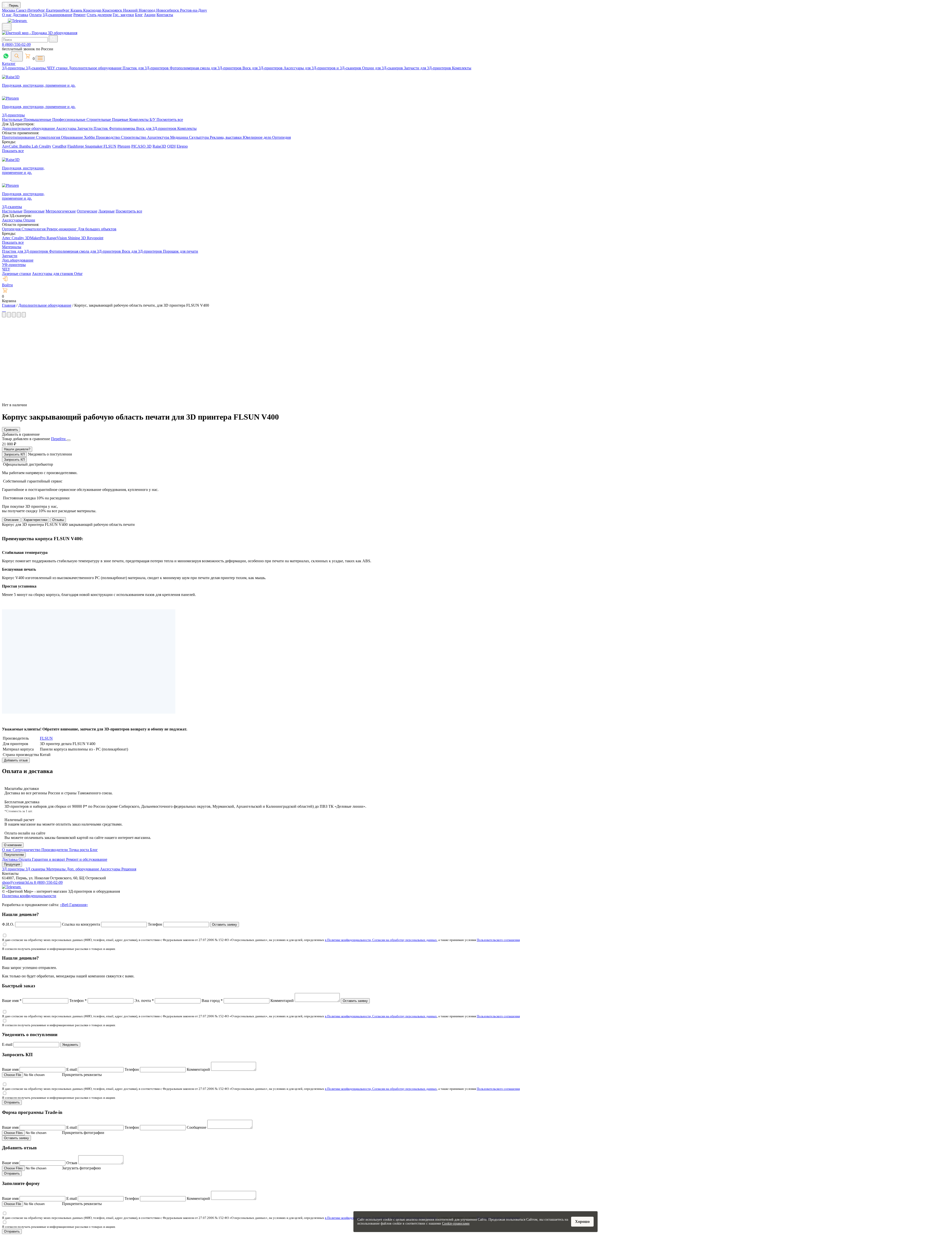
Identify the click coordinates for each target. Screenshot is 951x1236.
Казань (77, 10)
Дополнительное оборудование (96, 68)
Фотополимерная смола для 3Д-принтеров (206, 68)
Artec (7, 238)
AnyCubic (10, 146)
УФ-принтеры (14, 265)
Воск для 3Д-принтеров (263, 68)
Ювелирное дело (257, 137)
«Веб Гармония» (74, 905)
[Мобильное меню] (6, 27)
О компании (13, 845)
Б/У (153, 119)
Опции (29, 220)
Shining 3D (77, 238)
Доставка (20, 15)
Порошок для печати (180, 251)
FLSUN (110, 146)
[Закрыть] (69, 440)
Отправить (12, 1102)
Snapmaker (94, 146)
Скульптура (199, 137)
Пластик (101, 128)
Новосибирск (168, 10)
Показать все (13, 151)
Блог (139, 15)
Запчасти (85, 128)
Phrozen (123, 146)
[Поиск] (17, 56)
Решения (128, 869)
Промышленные (38, 119)
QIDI (171, 146)
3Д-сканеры (36, 68)
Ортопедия (281, 137)
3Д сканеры (36, 869)
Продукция (12, 864)
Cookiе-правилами (456, 1223)
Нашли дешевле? (17, 449)
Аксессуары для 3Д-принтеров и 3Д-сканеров (323, 68)
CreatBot (59, 146)
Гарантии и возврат (49, 859)
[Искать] (53, 38)
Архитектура (158, 137)
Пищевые (120, 119)
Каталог (9, 63)
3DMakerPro (36, 238)
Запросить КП (14, 454)
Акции (150, 15)
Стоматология (48, 137)
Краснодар (92, 10)
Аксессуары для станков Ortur (57, 273)
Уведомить (70, 1045)
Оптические (87, 211)
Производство (108, 137)
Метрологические (61, 211)
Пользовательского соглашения (498, 940)
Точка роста (79, 850)
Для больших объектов (97, 229)
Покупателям (14, 855)
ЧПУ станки (58, 68)
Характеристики (35, 520)
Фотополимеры (122, 128)
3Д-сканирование (57, 15)
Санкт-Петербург (31, 10)
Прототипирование (19, 137)
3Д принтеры (14, 869)
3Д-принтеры (14, 68)
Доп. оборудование (83, 869)
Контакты (165, 15)
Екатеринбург (58, 10)
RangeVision (57, 238)
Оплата (35, 15)
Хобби (90, 137)
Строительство (134, 137)
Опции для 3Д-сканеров (383, 68)
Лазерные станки (16, 273)
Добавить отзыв (16, 760)
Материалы (11, 247)
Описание (11, 520)
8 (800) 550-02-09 (16, 44)
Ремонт (79, 15)
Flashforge (76, 146)
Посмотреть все (170, 119)
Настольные (13, 119)
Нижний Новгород (139, 10)
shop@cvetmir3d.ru (18, 882)
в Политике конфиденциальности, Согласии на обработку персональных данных (381, 940)
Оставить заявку (224, 924)
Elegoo (182, 146)
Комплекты (461, 68)
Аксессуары (66, 128)
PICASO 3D (141, 146)
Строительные (99, 119)
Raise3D (159, 146)
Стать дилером (99, 15)
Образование (72, 137)
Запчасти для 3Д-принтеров (428, 68)
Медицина (179, 137)
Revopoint (95, 238)
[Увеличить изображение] (2, 310)
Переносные (34, 211)
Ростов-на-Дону (193, 10)
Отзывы (58, 520)
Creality (45, 146)
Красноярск (112, 10)
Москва (9, 10)
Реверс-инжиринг (62, 229)
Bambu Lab (29, 146)
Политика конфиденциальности (29, 896)
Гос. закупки (123, 15)
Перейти (59, 439)
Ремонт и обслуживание (86, 859)
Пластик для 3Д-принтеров (146, 68)
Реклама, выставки (226, 137)
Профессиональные (69, 119)
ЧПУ (6, 269)
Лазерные (106, 211)
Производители (55, 850)
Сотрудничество (27, 850)
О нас (7, 15)
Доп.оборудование (17, 260)
